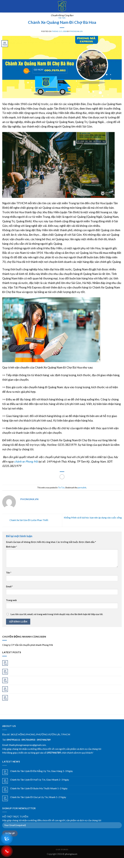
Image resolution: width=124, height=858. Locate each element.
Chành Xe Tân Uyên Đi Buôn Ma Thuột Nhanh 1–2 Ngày (38, 679)
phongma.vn (76, 31)
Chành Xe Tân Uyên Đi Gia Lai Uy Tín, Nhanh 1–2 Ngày (38, 687)
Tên (8, 572)
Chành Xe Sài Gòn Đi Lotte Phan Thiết (28, 520)
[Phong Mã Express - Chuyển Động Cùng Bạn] (62, 6)
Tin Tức (62, 18)
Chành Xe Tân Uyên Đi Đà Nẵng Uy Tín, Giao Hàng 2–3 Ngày (41, 661)
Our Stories (62, 849)
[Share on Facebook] (62, 476)
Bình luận (11, 546)
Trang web (11, 600)
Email (9, 586)
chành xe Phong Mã (26, 461)
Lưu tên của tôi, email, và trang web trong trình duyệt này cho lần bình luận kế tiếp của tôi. (57, 614)
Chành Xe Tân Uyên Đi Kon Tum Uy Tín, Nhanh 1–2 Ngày (39, 696)
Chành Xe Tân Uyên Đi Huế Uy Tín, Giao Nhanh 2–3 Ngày (39, 670)
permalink (82, 487)
